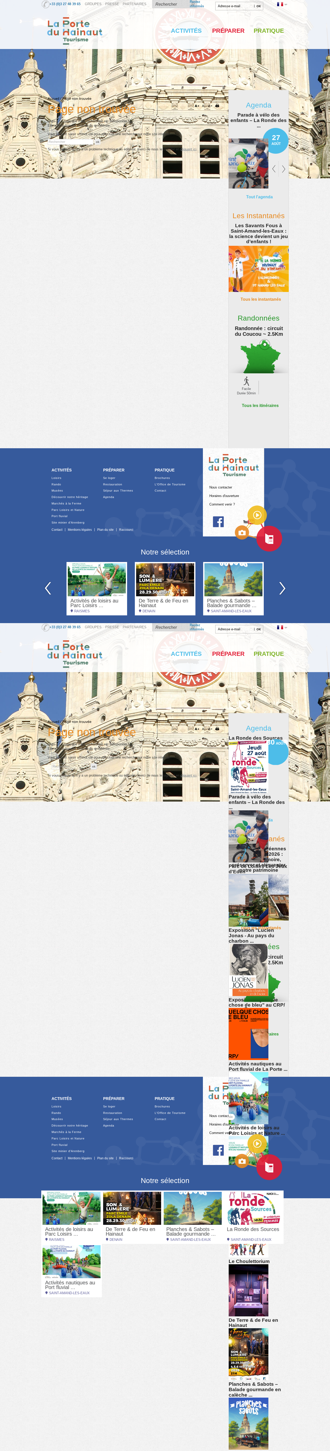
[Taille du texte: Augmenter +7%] (198, 106)
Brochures (162, 478)
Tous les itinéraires (260, 405)
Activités (186, 30)
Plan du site (105, 530)
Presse (112, 4)
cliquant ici (188, 149)
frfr (281, 4)
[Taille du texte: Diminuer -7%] (204, 106)
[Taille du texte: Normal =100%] (210, 106)
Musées (57, 490)
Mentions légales (80, 530)
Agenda (108, 497)
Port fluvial (60, 516)
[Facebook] (218, 522)
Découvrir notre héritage (70, 497)
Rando (56, 484)
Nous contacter (220, 487)
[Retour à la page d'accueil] (74, 50)
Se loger (109, 478)
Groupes (93, 4)
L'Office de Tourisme (170, 484)
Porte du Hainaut (233, 463)
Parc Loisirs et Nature (68, 510)
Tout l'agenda (259, 196)
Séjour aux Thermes (118, 490)
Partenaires (134, 4)
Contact (160, 490)
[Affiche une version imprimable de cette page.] (219, 106)
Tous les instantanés (261, 299)
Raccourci (126, 530)
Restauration (112, 484)
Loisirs (57, 478)
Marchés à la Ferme (66, 503)
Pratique (269, 30)
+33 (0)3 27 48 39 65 (65, 4)
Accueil (53, 98)
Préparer (228, 30)
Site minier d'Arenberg (68, 522)
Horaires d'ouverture (224, 496)
